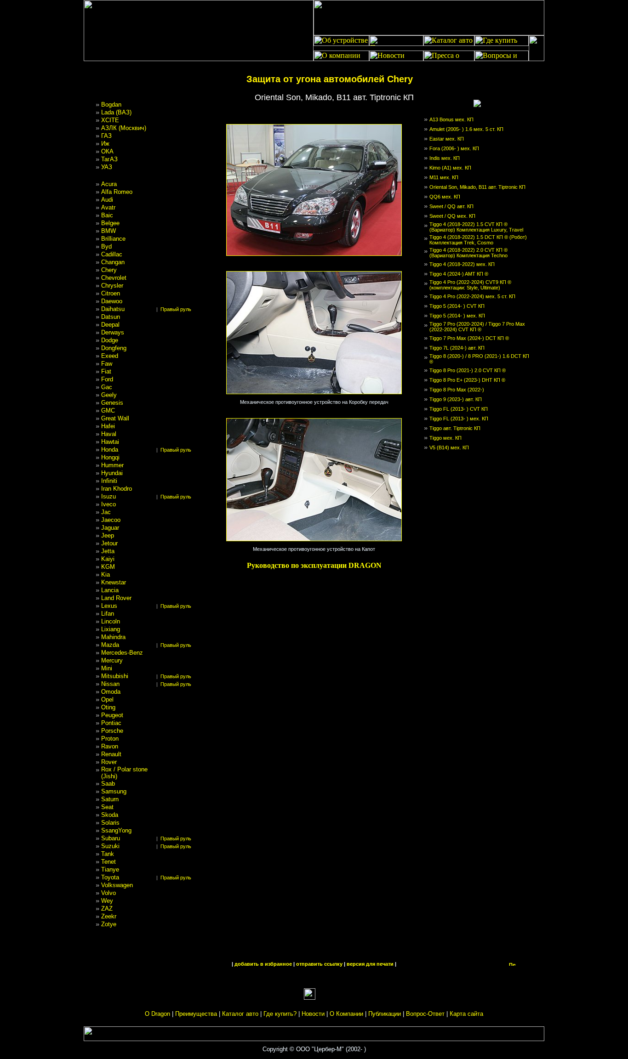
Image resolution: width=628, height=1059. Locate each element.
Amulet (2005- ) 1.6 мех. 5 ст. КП (466, 129)
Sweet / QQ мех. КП (452, 216)
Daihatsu (113, 309)
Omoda (110, 691)
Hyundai (112, 473)
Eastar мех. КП (446, 139)
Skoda (109, 814)
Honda (109, 449)
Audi (107, 199)
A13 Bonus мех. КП (451, 119)
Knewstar (113, 582)
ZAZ (107, 908)
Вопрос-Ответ (425, 1013)
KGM (108, 566)
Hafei (108, 426)
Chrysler (112, 285)
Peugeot (112, 715)
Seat (107, 807)
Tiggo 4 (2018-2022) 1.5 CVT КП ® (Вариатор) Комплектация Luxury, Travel (476, 226)
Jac (106, 512)
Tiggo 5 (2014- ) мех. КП (457, 315)
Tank (107, 853)
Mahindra (113, 637)
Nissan (110, 683)
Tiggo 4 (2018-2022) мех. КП (462, 264)
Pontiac (111, 722)
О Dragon (157, 1013)
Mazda (110, 644)
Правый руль (175, 309)
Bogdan (111, 104)
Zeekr (108, 916)
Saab (108, 783)
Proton (110, 738)
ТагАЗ (109, 159)
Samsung (113, 791)
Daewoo (111, 301)
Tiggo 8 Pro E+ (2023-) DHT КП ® (467, 380)
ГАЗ (106, 135)
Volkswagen (117, 885)
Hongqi (110, 457)
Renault (111, 754)
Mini (106, 668)
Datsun (110, 316)
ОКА (107, 151)
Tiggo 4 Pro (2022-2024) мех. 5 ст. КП (472, 296)
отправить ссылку (319, 964)
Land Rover (116, 598)
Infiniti (109, 480)
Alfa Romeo (116, 191)
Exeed (109, 355)
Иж (105, 143)
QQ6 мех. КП (444, 196)
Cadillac (111, 254)
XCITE (110, 120)
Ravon (109, 746)
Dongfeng (113, 348)
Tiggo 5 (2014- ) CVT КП (457, 306)
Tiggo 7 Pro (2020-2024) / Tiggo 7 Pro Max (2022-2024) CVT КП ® (477, 326)
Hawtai (110, 441)
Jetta (107, 551)
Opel (107, 699)
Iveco (108, 504)
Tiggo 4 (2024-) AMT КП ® (458, 274)
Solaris (110, 822)
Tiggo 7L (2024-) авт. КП (457, 348)
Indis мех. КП (444, 158)
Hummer (112, 465)
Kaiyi (107, 558)
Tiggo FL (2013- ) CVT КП (458, 409)
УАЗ (106, 167)
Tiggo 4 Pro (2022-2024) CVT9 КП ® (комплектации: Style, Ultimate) (470, 284)
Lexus (109, 605)
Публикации (384, 1013)
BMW (108, 230)
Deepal (110, 324)
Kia (105, 574)
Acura (109, 184)
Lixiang (110, 629)
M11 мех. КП (443, 177)
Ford (107, 379)
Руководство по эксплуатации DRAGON (314, 565)
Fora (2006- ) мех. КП (454, 148)
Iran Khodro (116, 488)
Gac (106, 387)
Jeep (107, 535)
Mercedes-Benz (122, 652)
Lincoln (110, 621)
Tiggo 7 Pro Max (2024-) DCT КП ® (469, 338)
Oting (108, 707)
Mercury (112, 660)
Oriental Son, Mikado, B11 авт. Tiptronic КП (477, 187)
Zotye (108, 924)
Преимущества (196, 1013)
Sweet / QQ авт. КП (451, 206)
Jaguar (110, 527)
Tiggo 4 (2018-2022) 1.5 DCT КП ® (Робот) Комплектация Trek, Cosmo (478, 239)
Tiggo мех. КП (445, 438)
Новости (313, 1013)
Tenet (108, 861)
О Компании (346, 1013)
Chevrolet (113, 277)
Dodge (109, 340)
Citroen (110, 293)
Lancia (110, 590)
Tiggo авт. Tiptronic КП (454, 428)
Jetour (109, 543)
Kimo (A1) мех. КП (450, 167)
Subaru (110, 838)
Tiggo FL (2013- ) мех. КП (458, 418)
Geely (109, 394)
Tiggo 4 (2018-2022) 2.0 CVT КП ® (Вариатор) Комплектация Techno (468, 252)
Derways (112, 332)
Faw (106, 363)
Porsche (112, 730)
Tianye (110, 869)
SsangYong (116, 830)
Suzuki (110, 846)
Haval (108, 433)
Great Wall (115, 418)
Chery (109, 269)
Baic (107, 215)
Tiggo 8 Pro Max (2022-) (456, 389)
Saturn (110, 799)
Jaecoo (110, 519)
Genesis (112, 402)
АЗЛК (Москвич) (123, 128)
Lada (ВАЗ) (116, 112)
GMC (108, 410)
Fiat (106, 371)
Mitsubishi (114, 676)
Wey (107, 900)
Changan (113, 262)
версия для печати (370, 964)
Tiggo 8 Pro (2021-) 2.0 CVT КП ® (467, 370)
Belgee (110, 223)
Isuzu (108, 496)
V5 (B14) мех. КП (449, 447)
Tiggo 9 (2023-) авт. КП (455, 399)
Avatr (108, 207)
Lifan (107, 613)
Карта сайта (466, 1013)
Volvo (108, 892)
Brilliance (113, 238)
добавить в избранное (263, 964)
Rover (109, 762)
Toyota (110, 877)
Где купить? (280, 1013)
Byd (106, 246)
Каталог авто (240, 1013)
